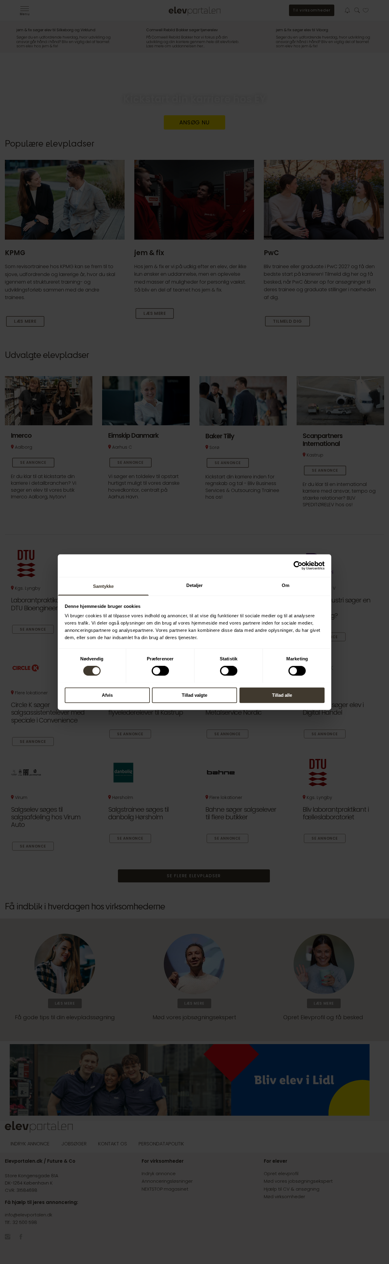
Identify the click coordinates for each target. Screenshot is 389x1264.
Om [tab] (285, 585)
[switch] (160, 671)
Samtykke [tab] (103, 586)
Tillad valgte (194, 695)
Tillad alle (282, 695)
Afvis (107, 695)
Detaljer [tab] (194, 585)
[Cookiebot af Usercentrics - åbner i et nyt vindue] (298, 565)
